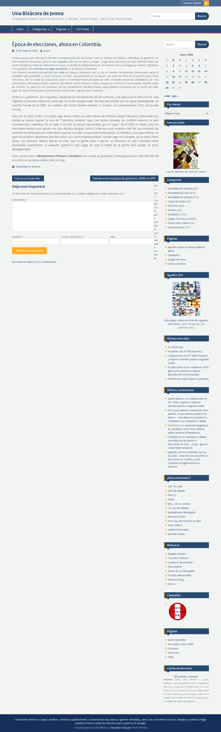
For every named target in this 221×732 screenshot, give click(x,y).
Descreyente (175, 566)
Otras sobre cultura (179, 223)
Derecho (173, 205)
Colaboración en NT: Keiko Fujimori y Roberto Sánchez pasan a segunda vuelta (188, 359)
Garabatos (174, 214)
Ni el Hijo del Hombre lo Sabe (184, 521)
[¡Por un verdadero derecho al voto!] (177, 620)
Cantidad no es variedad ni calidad (187, 421)
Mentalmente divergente (181, 512)
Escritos (172, 210)
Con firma (82, 29)
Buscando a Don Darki (180, 644)
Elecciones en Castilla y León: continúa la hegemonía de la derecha (184, 463)
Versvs (171, 584)
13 (199, 71)
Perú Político (175, 525)
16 (173, 76)
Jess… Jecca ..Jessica (179, 503)
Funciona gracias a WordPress (91, 727)
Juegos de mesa (177, 259)
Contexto (173, 648)
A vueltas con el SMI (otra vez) (185, 351)
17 (179, 76)
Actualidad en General (28, 166)
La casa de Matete (178, 508)
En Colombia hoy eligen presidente (48, 68)
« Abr (167, 96)
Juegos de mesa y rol (179, 218)
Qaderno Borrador (178, 529)
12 (192, 71)
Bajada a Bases (177, 553)
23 (173, 82)
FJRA (170, 657)
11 (186, 71)
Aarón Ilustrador (177, 639)
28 (205, 82)
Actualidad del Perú (178, 192)
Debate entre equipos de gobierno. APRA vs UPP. (124, 178)
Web (112, 236)
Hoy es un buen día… (28, 178)
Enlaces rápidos (193, 3)
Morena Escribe (176, 516)
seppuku (62, 61)
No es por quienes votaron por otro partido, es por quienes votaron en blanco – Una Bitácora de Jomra (188, 414)
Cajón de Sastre (177, 201)
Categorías (39, 29)
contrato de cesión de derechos (180, 701)
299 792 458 (175, 486)
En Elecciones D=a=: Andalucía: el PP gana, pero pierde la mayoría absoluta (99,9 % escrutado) (188, 371)
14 (205, 71)
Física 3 (172, 495)
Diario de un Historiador (181, 571)
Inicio (20, 29)
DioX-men (173, 652)
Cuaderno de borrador (180, 562)
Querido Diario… (177, 534)
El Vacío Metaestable (179, 575)
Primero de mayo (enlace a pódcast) (188, 378)
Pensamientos (176, 227)
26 (192, 82)
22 (167, 82)
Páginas (61, 29)
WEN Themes (139, 727)
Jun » (175, 96)
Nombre (17, 236)
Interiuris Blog (176, 579)
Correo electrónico (72, 236)
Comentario (19, 199)
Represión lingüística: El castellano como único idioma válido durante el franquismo (188, 429)
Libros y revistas (177, 263)
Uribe (62, 72)
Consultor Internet (178, 558)
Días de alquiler (176, 490)
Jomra (47, 50)
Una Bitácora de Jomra (38, 13)
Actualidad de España (180, 188)
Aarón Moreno (176, 398)
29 (167, 87)
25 (186, 82)
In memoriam (175, 347)
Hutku (171, 499)
